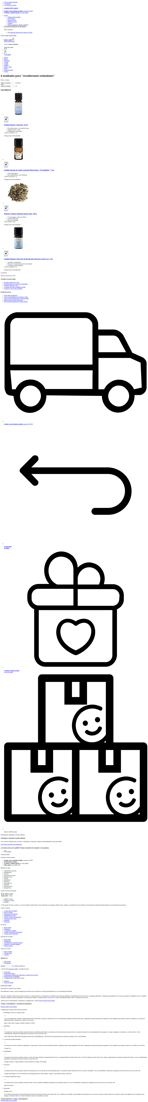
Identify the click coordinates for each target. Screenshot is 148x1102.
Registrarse (7, 929)
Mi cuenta (7, 921)
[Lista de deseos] (5, 50)
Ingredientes (7, 941)
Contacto (10, 23)
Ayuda (6, 15)
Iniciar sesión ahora (9, 41)
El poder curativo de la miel (11, 282)
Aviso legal (7, 972)
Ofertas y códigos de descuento (12, 917)
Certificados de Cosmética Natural (13, 942)
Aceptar (3, 1003)
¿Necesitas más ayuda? (10, 918)
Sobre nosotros (8, 951)
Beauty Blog (7, 939)
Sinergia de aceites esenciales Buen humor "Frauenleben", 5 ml (29, 170)
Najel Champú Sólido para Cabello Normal (15, 301)
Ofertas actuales (8, 945)
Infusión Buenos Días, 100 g (20, 214)
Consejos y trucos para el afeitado (13, 288)
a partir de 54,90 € (18, 11)
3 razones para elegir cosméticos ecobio (14, 287)
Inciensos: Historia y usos (11, 285)
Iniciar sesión (7, 927)
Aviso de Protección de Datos (47, 1000)
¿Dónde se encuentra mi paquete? (13, 932)
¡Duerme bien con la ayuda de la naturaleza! (16, 284)
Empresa (6, 981)
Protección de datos (9, 973)
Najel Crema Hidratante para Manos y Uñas (16, 297)
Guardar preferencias (6, 1099)
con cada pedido (16, 12)
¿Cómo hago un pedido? (10, 911)
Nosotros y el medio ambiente (12, 944)
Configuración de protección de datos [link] (14, 978)
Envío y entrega (8, 912)
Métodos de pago (12, 21)
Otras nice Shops (8, 982)
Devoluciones (11, 18)
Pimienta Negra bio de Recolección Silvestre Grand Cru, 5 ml (28, 259)
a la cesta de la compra (10, 5)
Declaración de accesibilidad (12, 976)
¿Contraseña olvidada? (10, 930)
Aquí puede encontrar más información (11, 844)
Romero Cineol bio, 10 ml (16, 125)
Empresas (6, 920)
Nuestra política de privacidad (9, 1006)
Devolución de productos (11, 914)
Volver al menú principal (10, 2)
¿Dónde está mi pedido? (14, 17)
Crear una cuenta (8, 47)
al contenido (7, 3)
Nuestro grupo (8, 953)
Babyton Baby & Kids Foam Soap (13, 300)
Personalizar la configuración (24, 1003)
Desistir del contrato (6, 985)
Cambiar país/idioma (19, 966)
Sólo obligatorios (11, 1003)
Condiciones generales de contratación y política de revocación (21, 975)
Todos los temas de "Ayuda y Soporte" (18, 25)
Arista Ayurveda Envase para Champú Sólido (16, 298)
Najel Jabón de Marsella (10, 295)
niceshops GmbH (13, 969)
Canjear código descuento (11, 933)
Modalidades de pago (10, 915)
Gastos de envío (12, 20)
